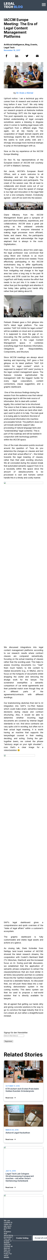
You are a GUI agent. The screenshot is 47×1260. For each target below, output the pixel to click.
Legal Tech (9, 47)
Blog (27, 44)
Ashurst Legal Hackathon (18, 1133)
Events (33, 44)
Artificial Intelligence (14, 44)
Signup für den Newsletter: (16, 1032)
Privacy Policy (7, 1253)
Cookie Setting (22, 1238)
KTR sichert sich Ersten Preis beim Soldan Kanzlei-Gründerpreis (22, 1090)
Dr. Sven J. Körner (24, 93)
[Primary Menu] (44, 4)
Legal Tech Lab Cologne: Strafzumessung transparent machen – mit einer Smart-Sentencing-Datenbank (20, 1177)
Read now (9, 1098)
